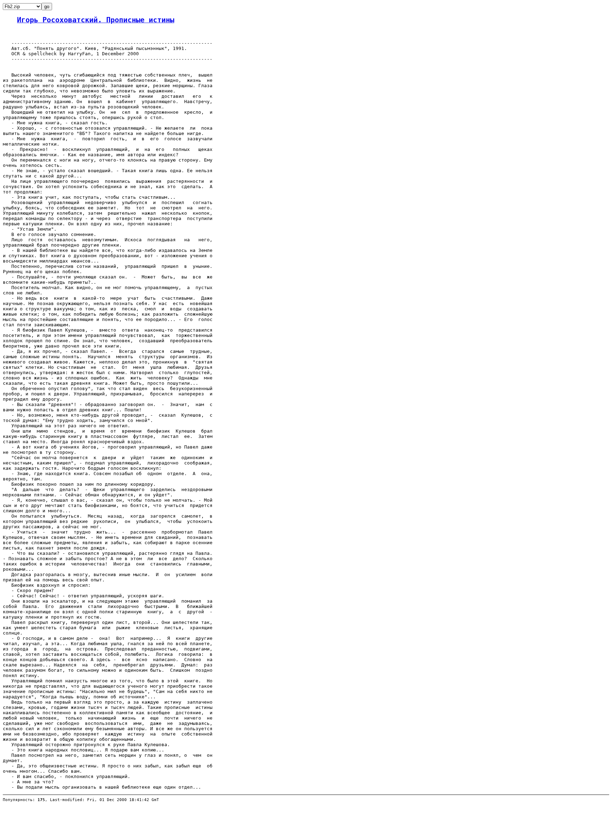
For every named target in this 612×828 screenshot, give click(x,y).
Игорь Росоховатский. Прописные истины (95, 20)
